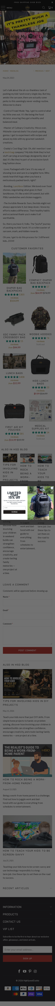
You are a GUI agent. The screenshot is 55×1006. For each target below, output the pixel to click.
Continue (14, 512)
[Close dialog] (52, 488)
